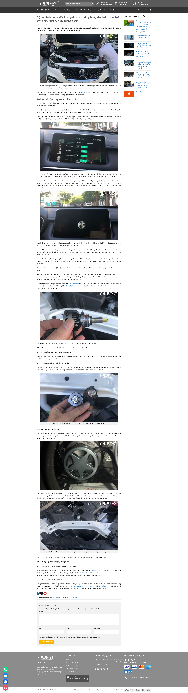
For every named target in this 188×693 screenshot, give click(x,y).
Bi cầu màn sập (73, 284)
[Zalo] (5, 681)
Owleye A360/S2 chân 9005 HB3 (102, 570)
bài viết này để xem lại (73, 597)
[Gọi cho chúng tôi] (132, 660)
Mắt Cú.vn (102, 586)
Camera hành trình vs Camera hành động (143, 36)
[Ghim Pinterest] (45, 593)
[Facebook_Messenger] (5, 675)
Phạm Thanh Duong (57, 24)
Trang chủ (40, 10)
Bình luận (42, 612)
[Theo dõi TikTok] (129, 660)
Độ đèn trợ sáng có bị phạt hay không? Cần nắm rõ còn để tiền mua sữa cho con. (143, 84)
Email (69, 628)
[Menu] (142, 9)
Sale (68, 10)
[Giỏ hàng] (150, 10)
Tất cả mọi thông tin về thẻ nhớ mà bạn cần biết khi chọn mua (143, 45)
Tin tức (90, 10)
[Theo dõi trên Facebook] (126, 660)
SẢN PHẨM (48, 10)
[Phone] (5, 669)
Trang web (97, 628)
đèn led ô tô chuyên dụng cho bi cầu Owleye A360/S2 (84, 286)
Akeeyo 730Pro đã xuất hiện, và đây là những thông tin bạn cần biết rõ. (143, 53)
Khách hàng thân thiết (79, 10)
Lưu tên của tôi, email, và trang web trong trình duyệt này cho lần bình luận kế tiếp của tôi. (71, 637)
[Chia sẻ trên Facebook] (38, 593)
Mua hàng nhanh (59, 10)
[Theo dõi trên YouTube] (135, 660)
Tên (40, 628)
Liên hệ (112, 10)
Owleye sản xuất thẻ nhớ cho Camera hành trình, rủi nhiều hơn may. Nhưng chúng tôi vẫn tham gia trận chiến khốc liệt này (143, 25)
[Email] (5, 688)
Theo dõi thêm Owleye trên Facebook (82, 586)
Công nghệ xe (58, 597)
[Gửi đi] (92, 3)
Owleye (83, 92)
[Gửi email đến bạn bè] (41, 593)
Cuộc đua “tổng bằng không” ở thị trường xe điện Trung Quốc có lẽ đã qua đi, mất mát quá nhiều (143, 64)
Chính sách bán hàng (100, 10)
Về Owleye (139, 92)
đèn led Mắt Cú (84, 573)
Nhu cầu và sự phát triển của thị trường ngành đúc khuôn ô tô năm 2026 (143, 75)
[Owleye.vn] (49, 3)
